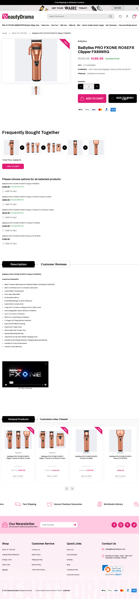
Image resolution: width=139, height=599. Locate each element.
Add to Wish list (124, 98)
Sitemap (70, 560)
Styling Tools (35, 25)
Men (79, 25)
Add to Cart (95, 98)
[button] (113, 570)
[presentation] (67, 488)
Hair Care (55, 25)
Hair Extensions (111, 25)
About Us (70, 550)
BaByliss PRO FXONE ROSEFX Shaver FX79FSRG (21, 236)
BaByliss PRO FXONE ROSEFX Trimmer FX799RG (21, 223)
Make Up (72, 25)
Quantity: (81, 81)
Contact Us (36, 550)
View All (4, 570)
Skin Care (64, 25)
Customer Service (73, 575)
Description (18, 264)
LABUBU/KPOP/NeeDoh (22, 25)
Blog (68, 565)
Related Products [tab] (18, 419)
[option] (36, 60)
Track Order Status (38, 570)
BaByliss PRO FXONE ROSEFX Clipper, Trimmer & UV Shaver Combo (28, 210)
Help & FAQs (36, 555)
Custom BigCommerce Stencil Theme (48, 590)
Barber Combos (87, 25)
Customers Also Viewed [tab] (54, 419)
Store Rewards (72, 555)
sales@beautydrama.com (115, 549)
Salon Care (45, 25)
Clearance (122, 25)
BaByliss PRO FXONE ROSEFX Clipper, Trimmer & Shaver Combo (26, 197)
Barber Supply (99, 25)
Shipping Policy (37, 560)
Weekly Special (132, 25)
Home (4, 33)
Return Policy (36, 565)
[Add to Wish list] (6, 476)
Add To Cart (11, 191)
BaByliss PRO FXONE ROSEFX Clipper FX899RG (51, 33)
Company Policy (72, 570)
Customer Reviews (54, 264)
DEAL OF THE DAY (8, 25)
